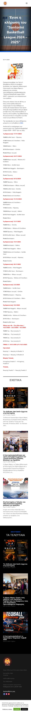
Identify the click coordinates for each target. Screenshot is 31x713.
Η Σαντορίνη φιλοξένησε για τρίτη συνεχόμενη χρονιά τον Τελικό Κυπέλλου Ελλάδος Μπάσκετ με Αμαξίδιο (14, 457)
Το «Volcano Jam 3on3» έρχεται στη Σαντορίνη (15, 412)
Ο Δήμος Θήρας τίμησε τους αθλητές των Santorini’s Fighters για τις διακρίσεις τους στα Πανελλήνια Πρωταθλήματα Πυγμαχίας (15, 601)
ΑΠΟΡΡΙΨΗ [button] (24, 709)
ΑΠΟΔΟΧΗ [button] (16, 709)
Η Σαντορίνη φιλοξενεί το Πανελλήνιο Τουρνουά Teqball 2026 (14, 637)
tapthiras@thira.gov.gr (8, 678)
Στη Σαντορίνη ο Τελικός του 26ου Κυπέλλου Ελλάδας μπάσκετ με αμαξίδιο (14, 503)
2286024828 (8, 681)
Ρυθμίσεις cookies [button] (7, 709)
